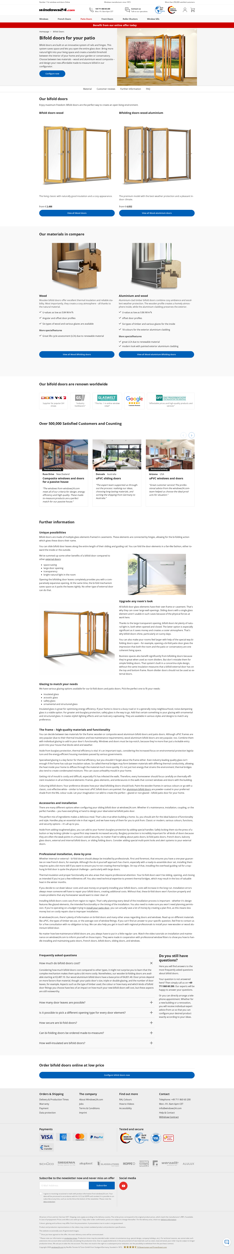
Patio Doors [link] (86, 19)
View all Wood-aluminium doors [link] (157, 213)
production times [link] (70, 1238)
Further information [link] (130, 88)
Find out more (128, 1094)
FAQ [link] (148, 88)
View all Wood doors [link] (76, 213)
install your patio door (97, 907)
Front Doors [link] (107, 19)
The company (88, 1094)
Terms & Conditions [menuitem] (89, 1108)
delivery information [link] (168, 1219)
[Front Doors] (114, 19)
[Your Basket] (192, 10)
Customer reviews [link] (106, 88)
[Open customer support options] (226, 1242)
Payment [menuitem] (43, 1108)
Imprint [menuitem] (83, 1112)
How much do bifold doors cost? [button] (59, 963)
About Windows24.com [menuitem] (91, 1099)
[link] (46, 1137)
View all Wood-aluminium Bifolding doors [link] (156, 354)
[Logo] (57, 9)
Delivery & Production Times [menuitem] (54, 1099)
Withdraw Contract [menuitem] (169, 1117)
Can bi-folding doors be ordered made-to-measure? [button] (71, 1033)
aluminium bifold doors (139, 789)
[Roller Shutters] (139, 19)
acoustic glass (51, 697)
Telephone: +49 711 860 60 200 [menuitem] (175, 1099)
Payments (46, 1129)
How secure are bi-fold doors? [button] (58, 1023)
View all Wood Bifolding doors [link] (77, 354)
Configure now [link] (52, 73)
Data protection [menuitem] (47, 1112)
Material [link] (87, 88)
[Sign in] (185, 10)
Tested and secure (131, 1129)
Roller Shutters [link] (130, 19)
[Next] (192, 435)
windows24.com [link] (57, 1247)
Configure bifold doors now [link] (117, 1075)
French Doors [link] (64, 19)
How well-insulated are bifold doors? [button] (62, 1043)
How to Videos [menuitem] (126, 1103)
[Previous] (183, 435)
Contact (164, 1094)
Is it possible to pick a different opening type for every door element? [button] (82, 1012)
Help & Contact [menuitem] (167, 1112)
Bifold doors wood (51, 112)
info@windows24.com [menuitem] (170, 1108)
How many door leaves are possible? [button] (62, 1002)
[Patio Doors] (93, 19)
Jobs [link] (81, 1103)
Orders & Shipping (51, 1094)
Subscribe (102, 1185)
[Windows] (49, 19)
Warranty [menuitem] (44, 1103)
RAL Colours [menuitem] (125, 1099)
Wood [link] (43, 295)
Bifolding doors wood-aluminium (141, 112)
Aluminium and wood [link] (133, 295)
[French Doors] (72, 19)
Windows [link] (43, 19)
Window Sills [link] (153, 19)
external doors (53, 559)
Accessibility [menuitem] (125, 1108)
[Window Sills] (161, 19)
